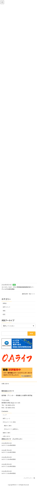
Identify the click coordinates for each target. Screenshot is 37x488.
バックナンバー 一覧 (29, 478)
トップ (4, 415)
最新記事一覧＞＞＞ (28, 294)
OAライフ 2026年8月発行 (9, 445)
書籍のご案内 (6, 433)
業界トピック (6, 307)
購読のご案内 (7, 425)
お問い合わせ (5, 383)
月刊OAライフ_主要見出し (11, 429)
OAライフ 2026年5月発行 (9, 466)
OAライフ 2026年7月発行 (9, 452)
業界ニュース (6, 418)
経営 (4, 314)
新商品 (4, 303)
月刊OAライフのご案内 (9, 422)
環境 (14, 284)
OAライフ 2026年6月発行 (9, 459)
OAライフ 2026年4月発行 (9, 473)
